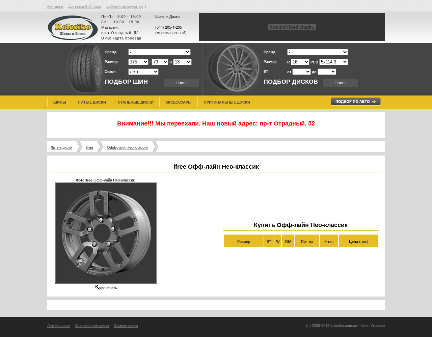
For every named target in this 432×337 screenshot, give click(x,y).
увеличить (108, 287)
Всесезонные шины (92, 326)
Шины (59, 102)
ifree (89, 147)
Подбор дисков (291, 81)
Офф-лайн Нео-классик (127, 147)
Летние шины (58, 326)
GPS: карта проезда (121, 37)
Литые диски (92, 102)
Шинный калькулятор (124, 6)
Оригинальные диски (227, 102)
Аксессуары (178, 102)
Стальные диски (136, 102)
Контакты (55, 6)
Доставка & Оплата (84, 6)
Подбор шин (126, 81)
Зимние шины (126, 326)
